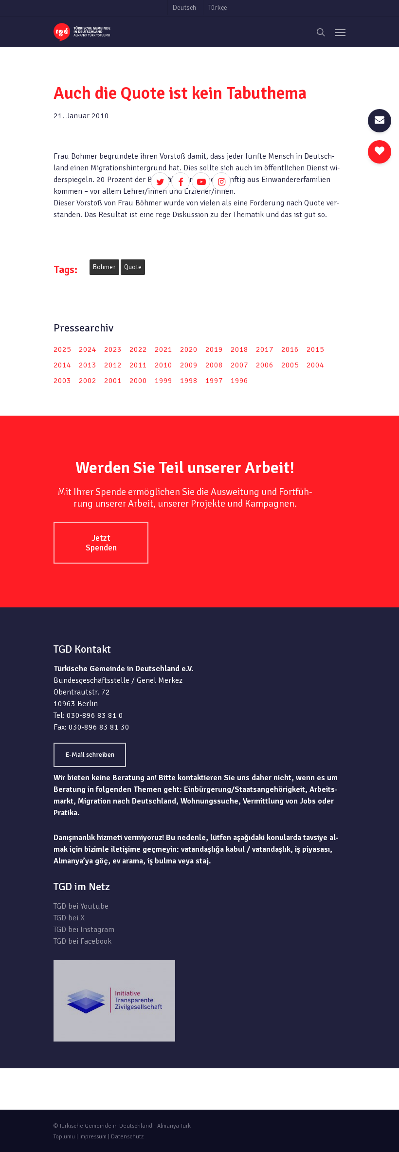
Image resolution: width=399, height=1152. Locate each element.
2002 (87, 380)
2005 (290, 365)
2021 (163, 349)
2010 (163, 365)
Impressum (93, 1136)
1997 (214, 380)
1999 (163, 380)
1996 (239, 380)
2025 (62, 349)
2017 (264, 349)
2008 (214, 365)
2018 (239, 349)
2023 (113, 349)
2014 (62, 365)
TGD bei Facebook (82, 941)
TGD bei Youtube (81, 906)
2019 (214, 349)
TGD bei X (69, 918)
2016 (290, 349)
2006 (264, 365)
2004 (315, 365)
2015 (315, 349)
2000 (138, 380)
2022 (138, 349)
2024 (87, 349)
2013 (87, 365)
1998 (189, 380)
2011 (138, 365)
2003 (62, 380)
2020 (189, 349)
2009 (189, 365)
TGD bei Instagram (84, 929)
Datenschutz (127, 1136)
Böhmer (104, 267)
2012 (113, 365)
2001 (113, 380)
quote (133, 267)
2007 (239, 365)
